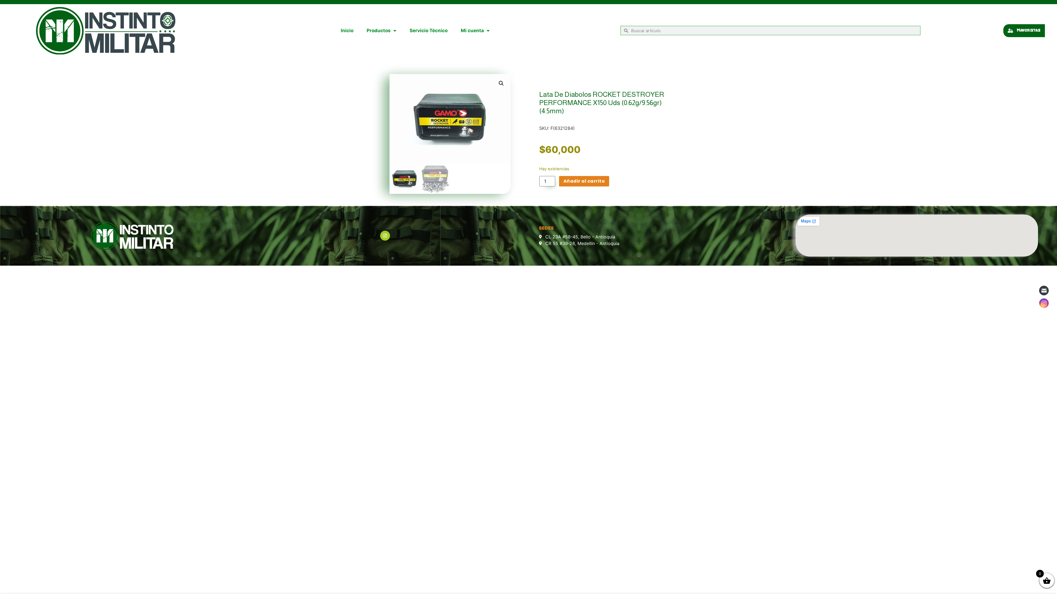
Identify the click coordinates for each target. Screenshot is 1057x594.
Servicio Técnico (429, 30)
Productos (379, 30)
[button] (501, 83)
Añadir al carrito (584, 181)
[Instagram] (385, 236)
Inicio (347, 30)
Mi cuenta (472, 30)
